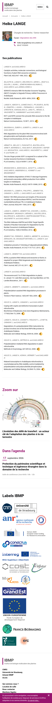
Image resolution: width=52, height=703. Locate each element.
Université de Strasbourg (12, 672)
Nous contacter (8, 689)
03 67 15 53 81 (22, 45)
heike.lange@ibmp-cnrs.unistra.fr (29, 43)
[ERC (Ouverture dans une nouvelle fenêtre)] (24, 641)
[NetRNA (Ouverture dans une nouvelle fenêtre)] (25, 580)
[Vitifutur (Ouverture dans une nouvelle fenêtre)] (39, 568)
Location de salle (9, 687)
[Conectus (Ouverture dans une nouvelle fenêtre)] (14, 544)
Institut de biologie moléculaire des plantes (13, 7)
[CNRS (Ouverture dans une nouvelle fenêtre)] (7, 508)
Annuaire (14, 16)
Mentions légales (9, 692)
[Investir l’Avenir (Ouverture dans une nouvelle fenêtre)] (41, 520)
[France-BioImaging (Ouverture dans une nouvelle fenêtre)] (21, 629)
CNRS (4, 669)
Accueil (5, 16)
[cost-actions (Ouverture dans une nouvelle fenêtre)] (15, 568)
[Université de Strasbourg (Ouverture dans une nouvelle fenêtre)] (26, 508)
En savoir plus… (33, 700)
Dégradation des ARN (28, 38)
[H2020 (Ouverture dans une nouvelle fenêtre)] (24, 532)
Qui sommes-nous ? (10, 684)
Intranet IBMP (8, 675)
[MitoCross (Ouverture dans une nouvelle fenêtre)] (10, 580)
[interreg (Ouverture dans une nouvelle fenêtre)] (21, 556)
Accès (4, 678)
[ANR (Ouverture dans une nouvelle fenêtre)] (18, 520)
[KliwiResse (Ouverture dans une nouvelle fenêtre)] (9, 641)
